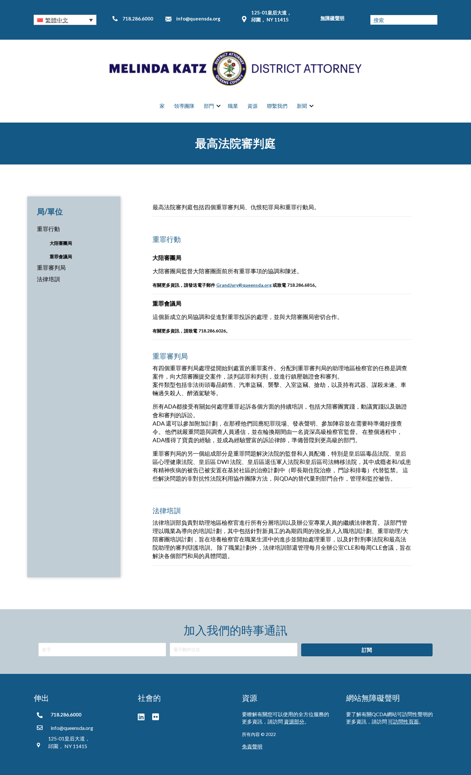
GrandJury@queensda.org (244, 285)
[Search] (432, 20)
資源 (252, 106)
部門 (209, 106)
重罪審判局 (51, 267)
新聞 (302, 106)
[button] (65, 20)
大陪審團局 (61, 243)
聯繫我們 (277, 106)
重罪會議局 (61, 256)
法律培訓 (48, 279)
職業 (233, 106)
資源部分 (294, 721)
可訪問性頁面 (403, 721)
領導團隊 (184, 106)
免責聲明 (252, 746)
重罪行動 (48, 228)
